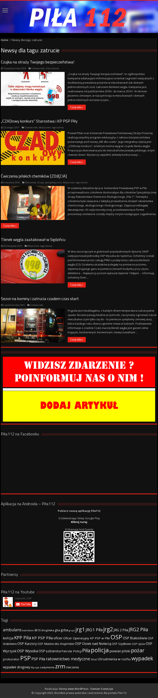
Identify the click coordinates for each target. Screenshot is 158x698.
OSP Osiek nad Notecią (93, 643)
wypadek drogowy (16, 667)
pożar (137, 650)
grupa (72, 630)
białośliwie (28, 630)
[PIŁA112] (79, 17)
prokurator (11, 659)
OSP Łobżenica (50, 651)
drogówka (47, 630)
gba (57, 630)
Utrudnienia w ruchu (114, 659)
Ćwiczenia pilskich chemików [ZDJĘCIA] (34, 176)
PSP (25, 658)
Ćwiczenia (30, 182)
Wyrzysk (35, 667)
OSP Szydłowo (121, 644)
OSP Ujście (138, 644)
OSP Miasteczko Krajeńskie (55, 644)
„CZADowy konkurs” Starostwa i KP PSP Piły (39, 121)
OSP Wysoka (27, 650)
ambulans (12, 630)
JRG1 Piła (94, 630)
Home (4, 40)
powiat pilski (119, 651)
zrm (60, 666)
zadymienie (47, 667)
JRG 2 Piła (121, 630)
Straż (94, 659)
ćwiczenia (72, 667)
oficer (58, 638)
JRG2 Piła (138, 629)
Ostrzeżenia (52, 68)
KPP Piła (22, 638)
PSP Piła (38, 658)
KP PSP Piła (42, 638)
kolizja (8, 638)
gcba (64, 630)
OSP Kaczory (27, 643)
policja (100, 650)
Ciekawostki (37, 68)
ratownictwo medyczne (68, 659)
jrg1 (80, 629)
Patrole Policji (71, 651)
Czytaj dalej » (76, 107)
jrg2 (108, 629)
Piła (86, 650)
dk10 (37, 630)
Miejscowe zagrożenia (51, 127)
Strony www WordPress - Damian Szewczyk (86, 689)
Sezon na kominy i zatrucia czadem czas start (40, 298)
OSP (116, 637)
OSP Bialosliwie (135, 638)
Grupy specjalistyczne (49, 182)
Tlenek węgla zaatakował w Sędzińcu (33, 239)
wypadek (142, 658)
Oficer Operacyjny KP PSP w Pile (86, 638)
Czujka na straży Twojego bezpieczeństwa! (37, 62)
